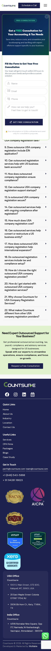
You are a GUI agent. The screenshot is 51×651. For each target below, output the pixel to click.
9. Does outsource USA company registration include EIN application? (23, 150)
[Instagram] (15, 394)
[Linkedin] (24, 394)
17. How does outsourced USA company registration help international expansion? (21, 247)
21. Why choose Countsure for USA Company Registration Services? (21, 300)
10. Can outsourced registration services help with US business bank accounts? (22, 164)
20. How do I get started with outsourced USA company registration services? (20, 287)
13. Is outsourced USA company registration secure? (22, 198)
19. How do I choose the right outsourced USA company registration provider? (20, 273)
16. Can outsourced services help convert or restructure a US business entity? (23, 233)
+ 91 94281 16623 (13, 480)
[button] (25, 150)
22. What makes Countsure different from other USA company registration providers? (22, 313)
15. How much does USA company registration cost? (19, 222)
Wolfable (33, 646)
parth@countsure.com (14, 468)
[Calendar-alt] (32, 394)
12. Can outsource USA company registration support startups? (22, 188)
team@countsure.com (37, 468)
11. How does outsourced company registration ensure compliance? (20, 177)
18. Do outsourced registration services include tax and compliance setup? (21, 260)
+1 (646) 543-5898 (14, 475)
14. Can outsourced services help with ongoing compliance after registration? (23, 210)
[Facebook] (7, 394)
